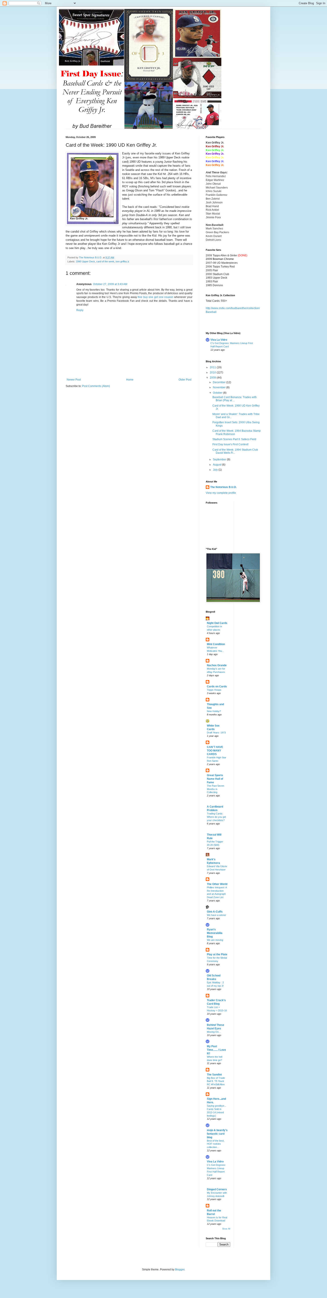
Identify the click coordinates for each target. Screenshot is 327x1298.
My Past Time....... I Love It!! (216, 1050)
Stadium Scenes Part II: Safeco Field (234, 439)
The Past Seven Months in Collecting (215, 789)
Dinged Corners (217, 1189)
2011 (213, 367)
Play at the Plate (217, 954)
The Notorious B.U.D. (223, 487)
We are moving (215, 940)
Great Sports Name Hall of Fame (215, 779)
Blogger (179, 1269)
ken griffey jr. (122, 261)
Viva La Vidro (218, 339)
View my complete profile (221, 492)
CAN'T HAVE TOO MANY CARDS (215, 750)
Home (129, 379)
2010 (213, 372)
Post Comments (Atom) (96, 386)
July (215, 469)
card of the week (105, 261)
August (217, 464)
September (220, 459)
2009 (213, 377)
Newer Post (74, 379)
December (219, 382)
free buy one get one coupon (155, 297)
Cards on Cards (217, 686)
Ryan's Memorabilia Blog (214, 933)
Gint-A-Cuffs (215, 911)
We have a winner (216, 915)
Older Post (185, 379)
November (219, 387)
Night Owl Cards (217, 623)
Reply (79, 310)
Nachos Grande (217, 665)
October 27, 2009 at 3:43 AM (110, 284)
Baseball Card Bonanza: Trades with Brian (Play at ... (234, 399)
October (218, 392)
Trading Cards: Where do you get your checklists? (216, 817)
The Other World (217, 884)
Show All (226, 1229)
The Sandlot (214, 1074)
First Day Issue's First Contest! (230, 444)
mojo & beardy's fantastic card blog (217, 1134)
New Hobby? (214, 711)
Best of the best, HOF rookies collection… (215, 1144)
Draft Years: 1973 (216, 732)
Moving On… (214, 1032)
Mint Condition (216, 644)
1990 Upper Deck (85, 261)
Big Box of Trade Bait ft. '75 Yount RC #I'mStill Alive (216, 1081)
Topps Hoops (214, 689)
